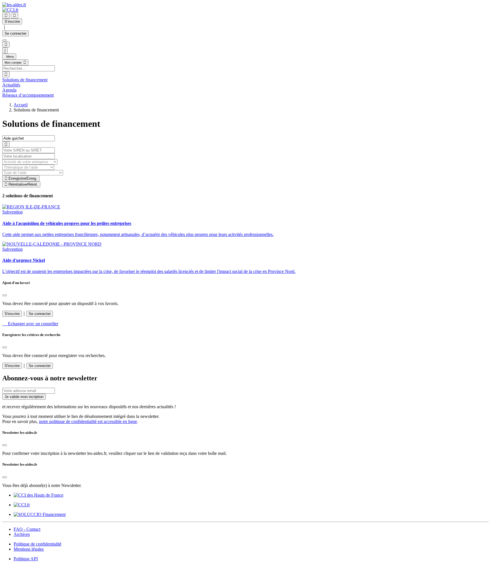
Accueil (21, 104)
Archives (22, 534)
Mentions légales (29, 549)
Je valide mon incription (24, 397)
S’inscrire (12, 21)
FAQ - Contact (27, 529)
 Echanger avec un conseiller (30, 323)
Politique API (26, 558)
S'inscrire (12, 314)
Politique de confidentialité (37, 544)
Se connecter (15, 33)
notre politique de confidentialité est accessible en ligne (88, 421)
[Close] (4, 295)
